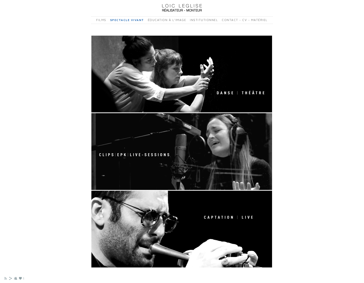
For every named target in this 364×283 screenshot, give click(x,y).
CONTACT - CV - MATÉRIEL (245, 20)
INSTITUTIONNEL (204, 20)
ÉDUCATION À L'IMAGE (167, 20)
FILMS (101, 20)
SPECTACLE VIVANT (127, 20)
